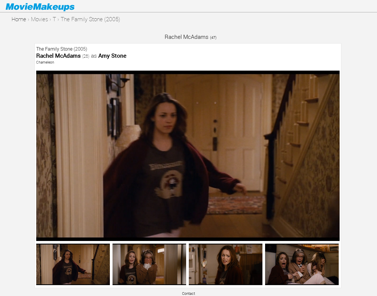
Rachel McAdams (190, 36)
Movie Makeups (48, 6)
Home (18, 19)
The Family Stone (54, 49)
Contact (188, 293)
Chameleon (45, 62)
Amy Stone (112, 55)
